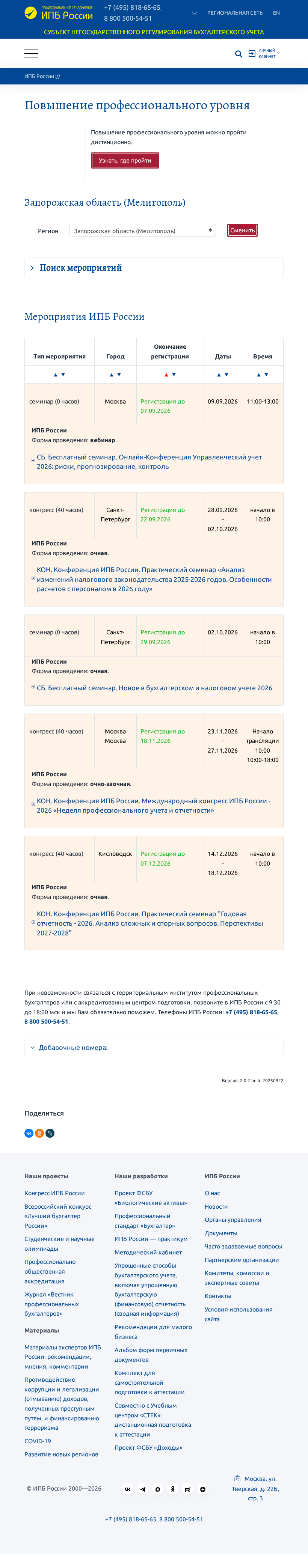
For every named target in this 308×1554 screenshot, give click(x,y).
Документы (221, 1233)
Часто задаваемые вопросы (243, 1246)
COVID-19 (37, 1441)
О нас (212, 1193)
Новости (216, 1206)
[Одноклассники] (39, 1133)
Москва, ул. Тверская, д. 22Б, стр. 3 (255, 1488)
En (276, 13)
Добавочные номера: (73, 1047)
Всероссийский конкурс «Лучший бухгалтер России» (57, 1216)
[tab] (154, 266)
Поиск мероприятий (81, 267)
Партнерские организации (242, 1259)
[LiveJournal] (49, 1133)
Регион (48, 230)
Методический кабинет (148, 1252)
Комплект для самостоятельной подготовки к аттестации (150, 1382)
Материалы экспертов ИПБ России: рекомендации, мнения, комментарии (62, 1357)
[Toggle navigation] (31, 53)
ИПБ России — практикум (151, 1238)
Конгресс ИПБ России (54, 1193)
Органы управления (233, 1219)
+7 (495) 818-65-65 (251, 1012)
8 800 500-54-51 (128, 18)
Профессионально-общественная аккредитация (50, 1271)
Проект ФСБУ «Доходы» (149, 1447)
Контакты (218, 1295)
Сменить (242, 230)
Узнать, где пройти (125, 160)
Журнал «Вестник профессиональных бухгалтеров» (51, 1304)
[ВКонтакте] (28, 1133)
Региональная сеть (235, 13)
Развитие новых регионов (61, 1454)
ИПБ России (39, 76)
